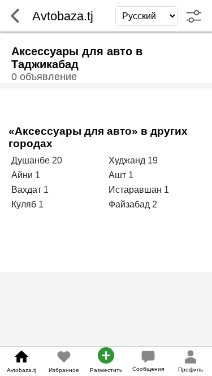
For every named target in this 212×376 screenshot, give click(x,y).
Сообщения (148, 369)
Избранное (64, 370)
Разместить (106, 370)
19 (153, 160)
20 (57, 160)
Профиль (190, 369)
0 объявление (44, 76)
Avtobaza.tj (21, 370)
